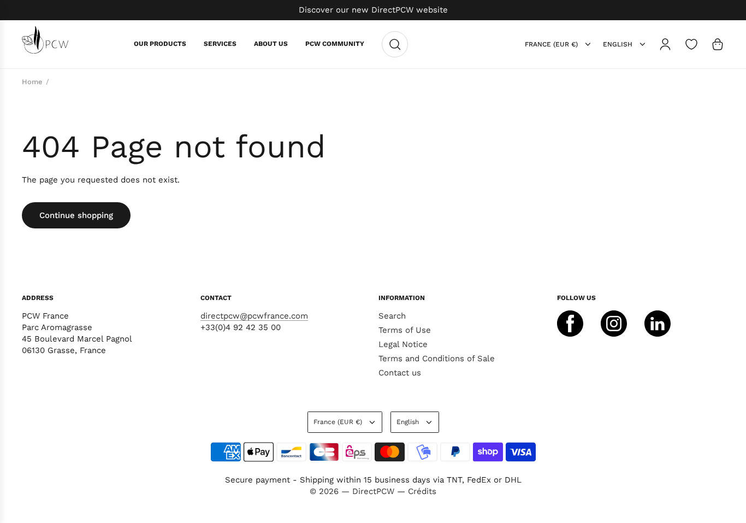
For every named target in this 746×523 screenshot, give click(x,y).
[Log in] (665, 44)
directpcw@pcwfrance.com (254, 316)
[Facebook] (570, 323)
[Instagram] (614, 323)
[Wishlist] (691, 44)
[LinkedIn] (657, 323)
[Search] (395, 44)
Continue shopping (76, 215)
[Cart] (717, 44)
